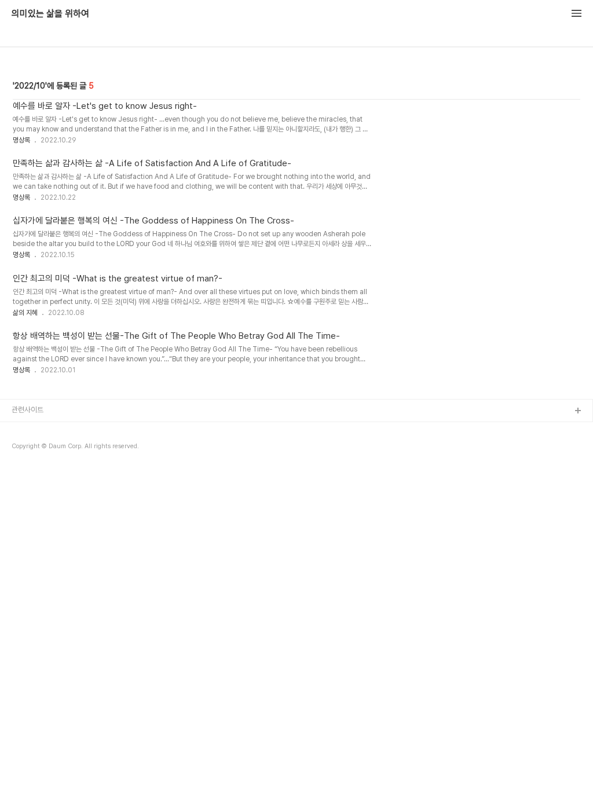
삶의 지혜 (25, 313)
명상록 (21, 140)
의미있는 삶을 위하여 (50, 14)
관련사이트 (27, 409)
